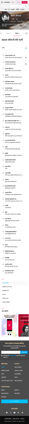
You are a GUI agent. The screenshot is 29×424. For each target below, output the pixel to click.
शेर (9, 9)
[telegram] (22, 412)
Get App (24, 2)
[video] (26, 57)
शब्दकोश (13, 9)
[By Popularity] (26, 48)
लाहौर (19, 21)
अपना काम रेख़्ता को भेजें (7, 380)
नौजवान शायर (5, 298)
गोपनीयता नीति (12, 355)
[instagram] (18, 412)
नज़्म (17, 33)
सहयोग (3, 367)
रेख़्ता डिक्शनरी (4, 393)
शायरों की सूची (5, 283)
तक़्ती (2, 374)
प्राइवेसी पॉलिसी (8, 418)
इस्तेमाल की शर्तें (15, 418)
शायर (6, 9)
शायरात (4, 294)
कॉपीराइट (22, 418)
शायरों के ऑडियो (6, 302)
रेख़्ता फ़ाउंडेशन (18, 367)
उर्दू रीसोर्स (3, 377)
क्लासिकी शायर (5, 291)
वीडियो (17, 9)
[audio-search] (26, 6)
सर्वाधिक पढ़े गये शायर (7, 287)
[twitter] (10, 412)
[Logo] (7, 2)
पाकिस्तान (22, 21)
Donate (18, 2)
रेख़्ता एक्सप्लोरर (18, 380)
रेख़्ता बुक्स (3, 396)
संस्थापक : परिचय (19, 370)
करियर (16, 377)
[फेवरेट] (13, 19)
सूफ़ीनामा (17, 390)
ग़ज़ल (9, 33)
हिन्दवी (2, 390)
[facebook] (6, 412)
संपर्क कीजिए (18, 374)
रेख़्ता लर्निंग (17, 393)
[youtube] (14, 412)
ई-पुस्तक (22, 9)
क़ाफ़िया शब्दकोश (5, 370)
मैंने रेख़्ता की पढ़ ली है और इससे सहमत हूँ (14, 356)
